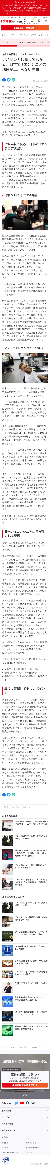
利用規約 (5, 1148)
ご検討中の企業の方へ (10, 1152)
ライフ (5, 35)
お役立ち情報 (7, 1124)
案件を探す (6, 1111)
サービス (5, 1117)
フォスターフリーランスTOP (12, 42)
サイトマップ (31, 1152)
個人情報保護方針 (32, 1148)
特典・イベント (8, 1130)
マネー (14, 35)
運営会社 (5, 1143)
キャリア (24, 35)
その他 (5, 1137)
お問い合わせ (31, 1143)
